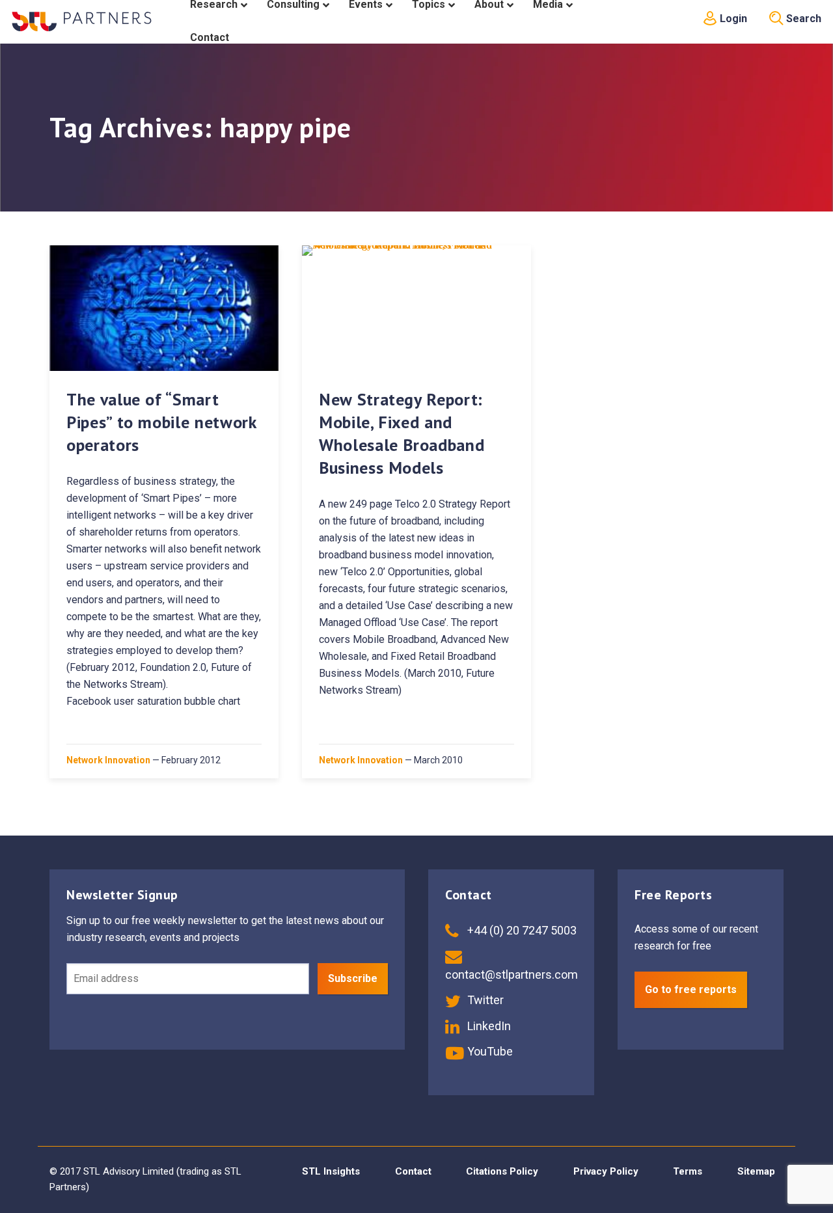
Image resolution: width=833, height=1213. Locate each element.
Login (732, 18)
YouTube (489, 1051)
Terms (687, 1171)
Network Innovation (108, 760)
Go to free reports (691, 989)
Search (802, 18)
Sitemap (756, 1171)
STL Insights (331, 1171)
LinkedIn (488, 1026)
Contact (413, 1171)
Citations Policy (502, 1171)
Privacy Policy (605, 1171)
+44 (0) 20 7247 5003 (521, 930)
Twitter (484, 1000)
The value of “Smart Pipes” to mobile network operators (161, 422)
